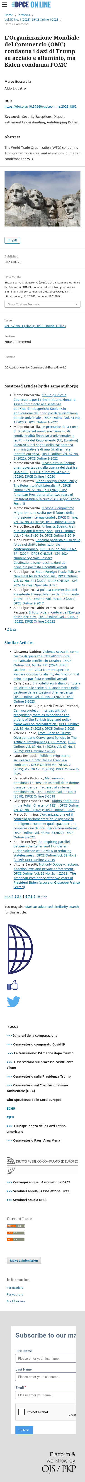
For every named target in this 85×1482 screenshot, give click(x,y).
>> (14, 629)
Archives (24, 15)
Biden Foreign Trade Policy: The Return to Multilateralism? (45, 483)
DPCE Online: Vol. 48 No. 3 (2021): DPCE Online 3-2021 (47, 807)
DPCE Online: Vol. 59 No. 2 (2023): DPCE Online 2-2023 (46, 726)
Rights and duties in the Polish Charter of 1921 (46, 803)
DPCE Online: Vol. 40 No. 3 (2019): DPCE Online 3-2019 (44, 533)
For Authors (15, 1294)
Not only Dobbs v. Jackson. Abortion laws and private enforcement (46, 866)
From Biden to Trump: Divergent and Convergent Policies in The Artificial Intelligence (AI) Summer (45, 737)
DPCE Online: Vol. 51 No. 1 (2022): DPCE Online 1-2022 (47, 419)
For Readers (15, 1288)
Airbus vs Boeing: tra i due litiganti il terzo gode (44, 528)
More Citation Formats (23, 304)
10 (38, 896)
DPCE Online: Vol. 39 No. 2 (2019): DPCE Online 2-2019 (45, 857)
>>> (9, 1035)
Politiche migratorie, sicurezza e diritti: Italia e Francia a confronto (42, 760)
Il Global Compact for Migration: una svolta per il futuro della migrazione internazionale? (44, 512)
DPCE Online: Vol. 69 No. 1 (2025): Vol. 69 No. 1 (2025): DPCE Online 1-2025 (45, 746)
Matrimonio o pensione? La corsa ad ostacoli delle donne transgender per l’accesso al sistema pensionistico (46, 785)
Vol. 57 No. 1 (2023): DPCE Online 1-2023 (31, 19)
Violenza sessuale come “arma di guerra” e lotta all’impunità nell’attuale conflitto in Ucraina (46, 656)
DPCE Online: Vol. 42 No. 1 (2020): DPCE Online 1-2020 (42, 474)
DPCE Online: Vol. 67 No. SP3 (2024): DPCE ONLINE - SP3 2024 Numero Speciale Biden (46, 580)
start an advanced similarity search (52, 906)
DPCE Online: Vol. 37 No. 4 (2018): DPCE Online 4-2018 (46, 519)
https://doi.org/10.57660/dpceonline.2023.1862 (41, 106)
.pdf (14, 240)
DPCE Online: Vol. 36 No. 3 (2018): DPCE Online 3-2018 (45, 794)
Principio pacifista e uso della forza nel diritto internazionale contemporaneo (47, 544)
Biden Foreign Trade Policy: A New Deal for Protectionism (47, 573)
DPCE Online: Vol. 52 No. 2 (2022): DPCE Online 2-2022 (46, 456)
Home (9, 15)
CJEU (10, 1117)
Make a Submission (24, 1260)
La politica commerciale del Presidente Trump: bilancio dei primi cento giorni (46, 594)
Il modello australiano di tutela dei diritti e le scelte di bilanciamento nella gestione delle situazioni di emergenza (47, 687)
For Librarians (16, 1301)
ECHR (11, 1108)
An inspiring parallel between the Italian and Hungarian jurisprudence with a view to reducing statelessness (43, 848)
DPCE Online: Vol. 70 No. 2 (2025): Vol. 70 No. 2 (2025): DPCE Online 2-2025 (46, 769)
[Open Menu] (4, 4)
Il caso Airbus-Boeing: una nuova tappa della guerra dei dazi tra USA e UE (45, 467)
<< (6, 896)
